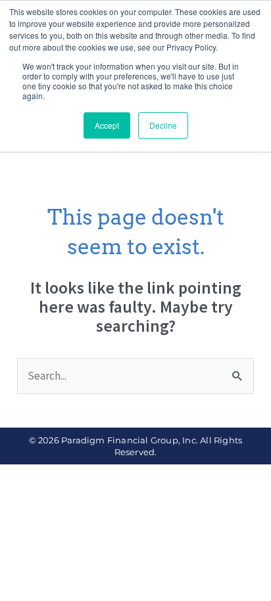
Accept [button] (107, 125)
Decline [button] (163, 125)
